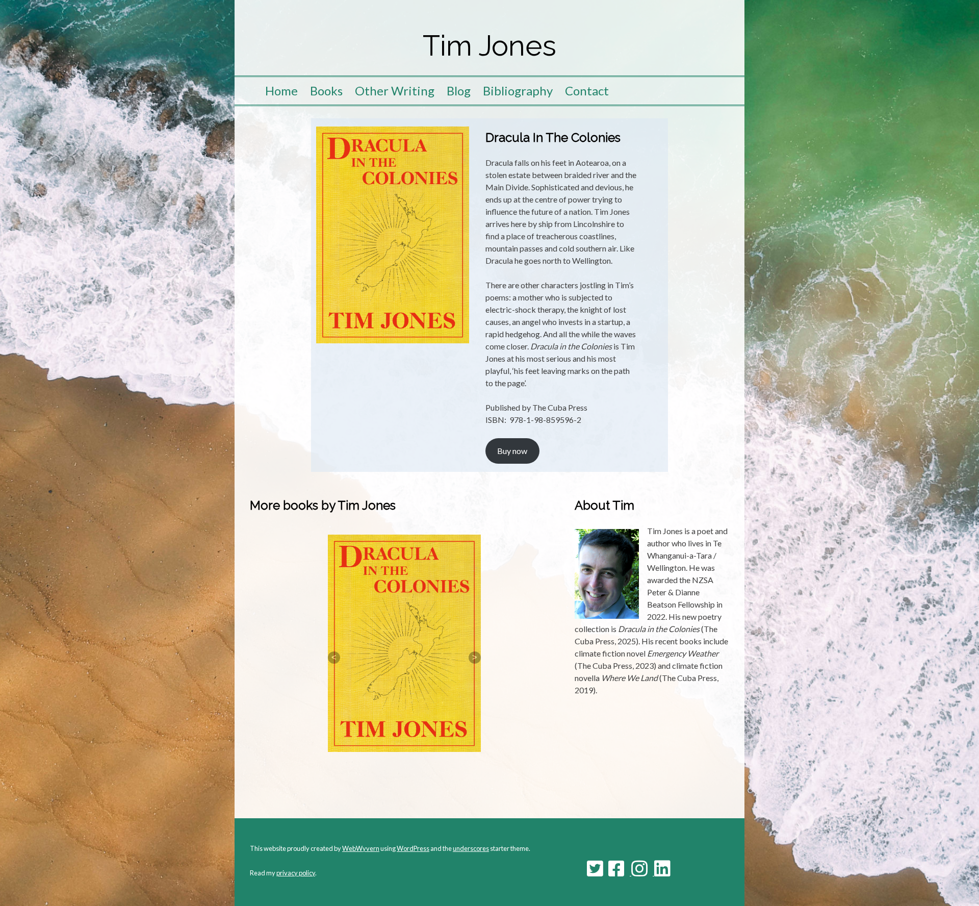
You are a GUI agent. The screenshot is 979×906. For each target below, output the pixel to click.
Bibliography (518, 91)
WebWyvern (360, 848)
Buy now (512, 451)
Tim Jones (489, 45)
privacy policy (295, 873)
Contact (587, 91)
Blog (459, 91)
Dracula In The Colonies (553, 137)
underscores (471, 848)
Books (326, 91)
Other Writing (394, 91)
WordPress (413, 848)
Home (281, 91)
